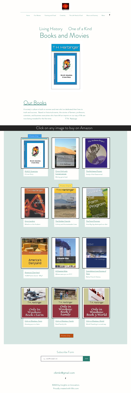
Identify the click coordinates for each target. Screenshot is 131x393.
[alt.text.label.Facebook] (110, 15)
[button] (65, 66)
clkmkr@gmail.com (64, 372)
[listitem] (34, 160)
